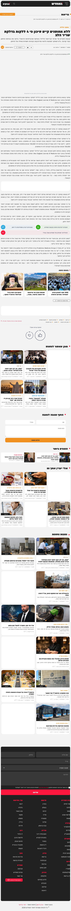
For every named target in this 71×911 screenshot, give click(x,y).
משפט (20, 818)
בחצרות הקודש (41, 837)
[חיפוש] (14, 4)
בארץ (44, 804)
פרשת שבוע (66, 815)
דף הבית (68, 19)
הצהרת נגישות (18, 860)
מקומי (21, 815)
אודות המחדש (18, 872)
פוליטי (44, 822)
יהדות (44, 811)
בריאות (62, 19)
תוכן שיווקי (43, 867)
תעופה (20, 848)
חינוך (68, 842)
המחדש (61, 320)
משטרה (43, 818)
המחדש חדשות (52, 320)
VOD (68, 865)
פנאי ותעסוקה (65, 857)
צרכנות (44, 864)
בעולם (44, 807)
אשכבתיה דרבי (41, 834)
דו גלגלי (20, 834)
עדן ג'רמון (40, 904)
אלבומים (43, 876)
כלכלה (20, 807)
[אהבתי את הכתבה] (40, 335)
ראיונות (44, 890)
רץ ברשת (67, 876)
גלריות (68, 830)
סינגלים (43, 883)
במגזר (44, 841)
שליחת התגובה (35, 440)
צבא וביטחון (42, 825)
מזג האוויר (19, 811)
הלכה (68, 807)
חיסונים (56, 322)
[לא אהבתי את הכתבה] (29, 335)
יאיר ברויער (22, 904)
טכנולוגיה (43, 860)
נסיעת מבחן (19, 841)
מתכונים (67, 846)
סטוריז (68, 869)
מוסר (68, 811)
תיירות (21, 825)
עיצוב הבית (66, 853)
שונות (68, 818)
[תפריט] (66, 3)
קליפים (44, 887)
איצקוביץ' (67, 827)
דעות (21, 804)
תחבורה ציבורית (17, 845)
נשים (68, 849)
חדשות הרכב (18, 837)
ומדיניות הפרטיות (43, 787)
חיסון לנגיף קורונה (65, 322)
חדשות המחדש (42, 320)
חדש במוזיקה (42, 879)
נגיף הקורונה (49, 322)
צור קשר (20, 876)
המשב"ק (67, 834)
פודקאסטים (66, 872)
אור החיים (67, 804)
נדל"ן (21, 822)
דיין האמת (43, 845)
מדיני (44, 815)
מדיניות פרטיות (18, 857)
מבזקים (20, 869)
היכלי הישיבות (41, 848)
